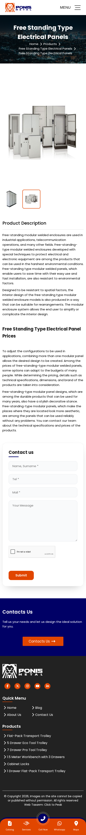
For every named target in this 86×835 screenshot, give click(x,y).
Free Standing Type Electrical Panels (45, 48)
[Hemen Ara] (43, 820)
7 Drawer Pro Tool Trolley (27, 750)
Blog (38, 707)
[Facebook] (7, 686)
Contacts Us (39, 641)
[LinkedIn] (47, 686)
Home (33, 44)
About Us (14, 714)
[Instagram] (27, 686)
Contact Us (44, 714)
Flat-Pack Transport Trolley (29, 736)
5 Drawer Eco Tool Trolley (27, 743)
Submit (21, 575)
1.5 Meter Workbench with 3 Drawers (36, 757)
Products (50, 44)
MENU (65, 7)
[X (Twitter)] (17, 686)
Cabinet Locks (18, 764)
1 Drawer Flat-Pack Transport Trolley (36, 771)
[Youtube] (37, 686)
